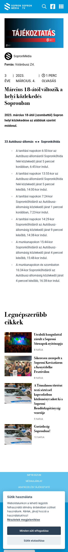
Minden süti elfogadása (34, 530)
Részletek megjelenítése (23, 519)
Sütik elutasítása (34, 540)
